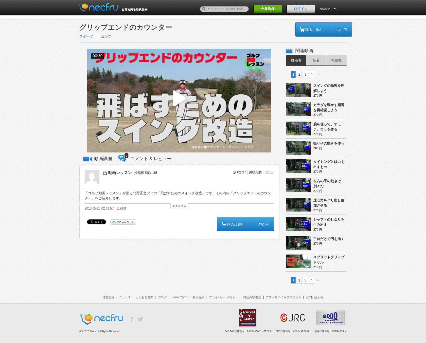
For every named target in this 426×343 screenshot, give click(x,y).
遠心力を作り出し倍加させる (328, 202)
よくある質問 (144, 297)
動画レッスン (120, 173)
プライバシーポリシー (224, 297)
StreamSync (180, 297)
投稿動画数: (145, 173)
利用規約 (198, 297)
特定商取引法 (252, 297)
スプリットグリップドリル (328, 259)
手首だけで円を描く (328, 239)
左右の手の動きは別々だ (327, 183)
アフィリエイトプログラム (283, 297)
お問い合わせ (315, 297)
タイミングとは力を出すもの (328, 164)
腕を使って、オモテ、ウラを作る (327, 126)
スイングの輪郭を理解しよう (328, 88)
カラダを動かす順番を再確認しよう (328, 107)
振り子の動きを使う (328, 143)
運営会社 (108, 297)
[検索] (204, 9)
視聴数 (336, 60)
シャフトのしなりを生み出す (328, 222)
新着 (316, 60)
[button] (179, 100)
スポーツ (86, 36)
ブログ (162, 297)
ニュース (125, 297)
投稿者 (296, 60)
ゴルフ (106, 36)
